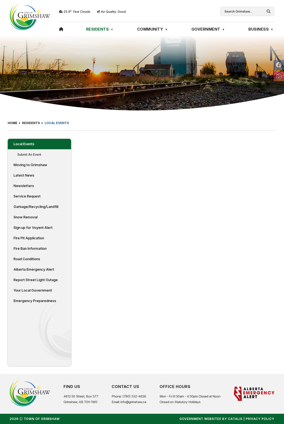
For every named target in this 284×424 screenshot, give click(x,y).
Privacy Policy (260, 419)
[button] (268, 11)
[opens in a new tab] (279, 65)
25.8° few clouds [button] (77, 12)
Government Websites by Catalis (210, 419)
